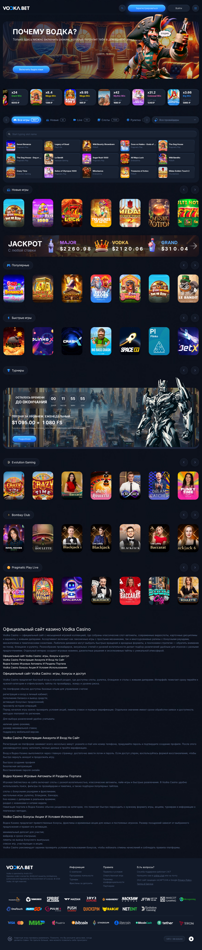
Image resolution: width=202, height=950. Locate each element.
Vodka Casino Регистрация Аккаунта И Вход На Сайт (33, 659)
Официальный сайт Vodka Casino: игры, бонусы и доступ (36, 655)
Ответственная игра (113, 875)
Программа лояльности (81, 875)
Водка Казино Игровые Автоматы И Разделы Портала (34, 663)
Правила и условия (112, 871)
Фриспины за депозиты (81, 883)
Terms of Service (145, 884)
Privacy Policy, (185, 880)
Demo (14, 229)
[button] (6, 120)
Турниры (74, 879)
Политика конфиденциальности (113, 880)
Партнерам (108, 886)
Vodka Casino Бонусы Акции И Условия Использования (35, 667)
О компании (75, 871)
